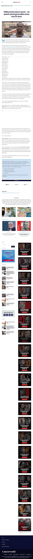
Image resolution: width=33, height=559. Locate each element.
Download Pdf (16, 180)
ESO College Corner (5, 546)
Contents (3, 544)
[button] (15, 237)
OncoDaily (13, 556)
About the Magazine (5, 539)
